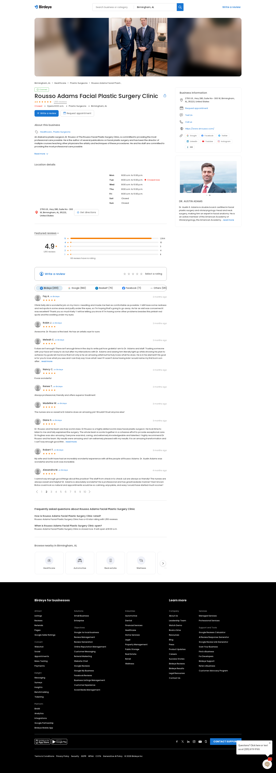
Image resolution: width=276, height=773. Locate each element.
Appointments (41, 656)
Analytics (39, 713)
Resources (174, 635)
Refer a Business (207, 666)
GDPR (83, 756)
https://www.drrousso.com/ (199, 128)
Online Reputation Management (90, 646)
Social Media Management (87, 689)
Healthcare (60, 83)
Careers (173, 654)
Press (171, 644)
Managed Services (208, 615)
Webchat (39, 646)
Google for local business (86, 632)
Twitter (224, 135)
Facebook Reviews (83, 675)
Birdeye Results (176, 668)
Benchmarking (41, 692)
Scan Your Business (208, 646)
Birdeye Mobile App (43, 727)
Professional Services (209, 620)
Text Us (188, 115)
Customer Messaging (85, 651)
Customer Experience (84, 685)
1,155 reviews (60, 101)
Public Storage (132, 649)
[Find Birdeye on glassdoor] (206, 741)
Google (193, 135)
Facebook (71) (133, 288)
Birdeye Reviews (177, 663)
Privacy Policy (62, 756)
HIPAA (91, 756)
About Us (173, 615)
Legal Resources (177, 673)
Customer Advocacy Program (213, 670)
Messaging (39, 677)
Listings (38, 615)
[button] (37, 491)
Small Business (81, 615)
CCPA (98, 756)
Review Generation (83, 642)
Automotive (131, 615)
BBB (191, 147)
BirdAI (37, 708)
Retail (128, 658)
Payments (39, 666)
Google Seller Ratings (44, 635)
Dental (128, 620)
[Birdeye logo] (43, 7)
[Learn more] (208, 177)
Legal (127, 639)
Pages (37, 630)
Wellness (129, 663)
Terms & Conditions (44, 756)
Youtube (209, 141)
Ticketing (39, 696)
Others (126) (160, 288)
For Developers (206, 656)
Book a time (175, 630)
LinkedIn (193, 141)
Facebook (209, 135)
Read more (39, 153)
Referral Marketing (83, 656)
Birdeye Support (207, 661)
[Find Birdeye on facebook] (177, 741)
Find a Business (206, 651)
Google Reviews (82, 666)
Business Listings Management (89, 680)
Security (75, 756)
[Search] (180, 7)
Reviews (38, 620)
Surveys (38, 682)
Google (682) (79, 288)
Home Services (132, 635)
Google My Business (84, 670)
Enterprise (79, 620)
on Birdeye (54, 296)
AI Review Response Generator (214, 637)
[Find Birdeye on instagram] (194, 741)
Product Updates (177, 649)
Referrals (38, 625)
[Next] (163, 563)
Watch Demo (175, 625)
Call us (188, 121)
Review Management (84, 637)
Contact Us (174, 678)
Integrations (40, 718)
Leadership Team (177, 620)
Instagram (225, 141)
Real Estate (130, 654)
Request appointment (79, 113)
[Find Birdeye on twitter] (182, 741)
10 (85, 492)
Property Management (136, 644)
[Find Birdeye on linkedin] (188, 741)
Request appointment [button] (196, 108)
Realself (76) (106, 288)
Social (37, 651)
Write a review (231, 7)
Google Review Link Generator (213, 642)
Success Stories (176, 658)
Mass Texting (41, 661)
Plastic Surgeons (79, 83)
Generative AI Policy (113, 756)
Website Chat (81, 661)
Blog (171, 639)
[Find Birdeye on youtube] (200, 741)
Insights (38, 687)
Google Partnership (44, 723)
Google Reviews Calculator (212, 632)
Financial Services (133, 625)
